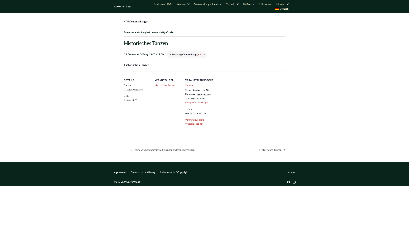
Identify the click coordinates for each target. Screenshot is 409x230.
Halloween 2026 (163, 4)
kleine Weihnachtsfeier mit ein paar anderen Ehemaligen (164, 149)
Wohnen (181, 4)
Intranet (280, 4)
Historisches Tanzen (165, 85)
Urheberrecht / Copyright (174, 172)
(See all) (201, 54)
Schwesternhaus (122, 6)
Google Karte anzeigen (196, 102)
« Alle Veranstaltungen (136, 21)
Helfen (247, 4)
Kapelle (189, 85)
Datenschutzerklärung (143, 172)
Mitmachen (265, 4)
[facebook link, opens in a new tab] (288, 181)
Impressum (119, 172)
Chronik (230, 4)
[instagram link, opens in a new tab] (294, 181)
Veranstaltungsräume (206, 4)
